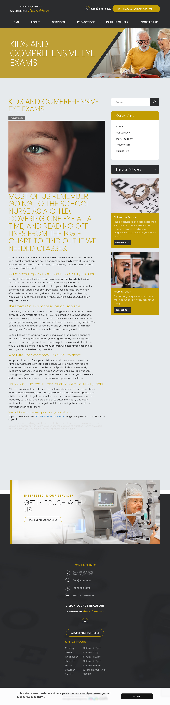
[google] (85, 621)
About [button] (35, 22)
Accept (137, 696)
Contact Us (150, 22)
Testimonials (123, 144)
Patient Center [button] (117, 22)
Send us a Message (83, 595)
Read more (120, 242)
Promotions (86, 22)
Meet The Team (124, 138)
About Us (121, 126)
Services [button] (58, 22)
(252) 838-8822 (82, 580)
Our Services (123, 132)
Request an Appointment (43, 520)
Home (15, 22)
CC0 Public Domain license (49, 416)
